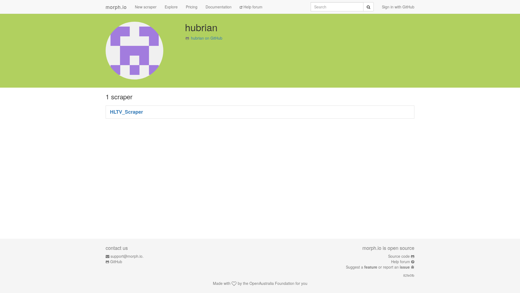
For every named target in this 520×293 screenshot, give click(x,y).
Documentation (219, 6)
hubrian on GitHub (206, 38)
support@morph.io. (127, 256)
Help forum (252, 6)
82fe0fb (408, 275)
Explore (171, 6)
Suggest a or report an (378, 267)
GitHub (116, 261)
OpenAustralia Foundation (271, 283)
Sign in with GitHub (398, 6)
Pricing (191, 6)
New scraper (146, 6)
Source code (399, 256)
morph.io (116, 6)
